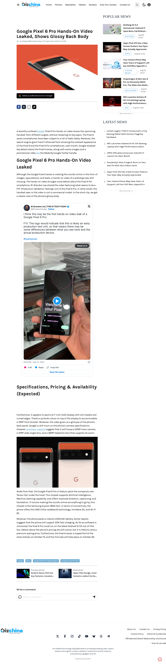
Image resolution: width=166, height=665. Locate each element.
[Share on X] (24, 107)
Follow (51, 209)
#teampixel (30, 238)
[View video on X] (57, 301)
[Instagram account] (72, 636)
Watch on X (82, 246)
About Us (131, 629)
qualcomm (130, 90)
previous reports (35, 429)
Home (49, 4)
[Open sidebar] (18, 4)
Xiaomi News (128, 71)
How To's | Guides (108, 4)
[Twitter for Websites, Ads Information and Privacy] (89, 362)
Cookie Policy (137, 634)
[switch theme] (144, 5)
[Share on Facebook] (19, 107)
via (38, 153)
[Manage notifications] (160, 659)
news (28, 561)
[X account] (57, 636)
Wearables (70, 4)
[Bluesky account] (93, 636)
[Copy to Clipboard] (34, 107)
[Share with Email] (29, 107)
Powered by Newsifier (83, 659)
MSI (127, 108)
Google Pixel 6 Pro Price (70, 561)
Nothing (129, 36)
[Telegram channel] (108, 636)
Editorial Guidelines (156, 634)
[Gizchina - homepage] (31, 5)
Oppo (127, 54)
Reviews (93, 4)
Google (41, 131)
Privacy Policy (159, 629)
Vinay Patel (27, 41)
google (20, 561)
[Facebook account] (64, 636)
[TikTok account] (79, 636)
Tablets (82, 4)
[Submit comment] (94, 597)
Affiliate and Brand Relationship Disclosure (146, 638)
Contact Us (125, 4)
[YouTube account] (86, 636)
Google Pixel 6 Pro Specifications (46, 561)
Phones (58, 4)
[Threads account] (101, 636)
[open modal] (149, 4)
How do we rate (159, 643)
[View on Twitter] (89, 208)
